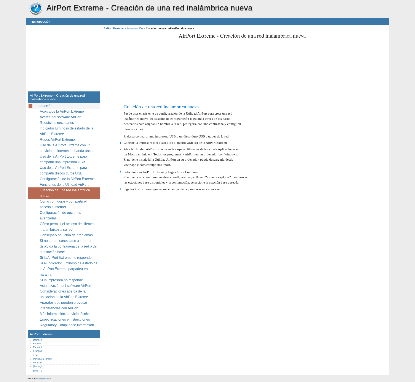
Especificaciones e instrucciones (65, 319)
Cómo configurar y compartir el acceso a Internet (63, 204)
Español (37, 347)
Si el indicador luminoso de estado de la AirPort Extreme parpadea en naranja (68, 268)
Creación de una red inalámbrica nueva (65, 193)
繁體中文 (38, 370)
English (37, 343)
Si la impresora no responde (61, 280)
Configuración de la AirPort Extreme (67, 179)
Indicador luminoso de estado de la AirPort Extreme (66, 131)
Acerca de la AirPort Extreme (62, 111)
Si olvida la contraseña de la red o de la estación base (68, 249)
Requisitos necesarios (57, 123)
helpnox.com (44, 378)
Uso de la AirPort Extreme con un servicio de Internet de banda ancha (67, 148)
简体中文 (38, 366)
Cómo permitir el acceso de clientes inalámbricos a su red (67, 226)
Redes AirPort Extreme (57, 139)
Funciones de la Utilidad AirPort (64, 184)
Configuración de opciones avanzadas (60, 215)
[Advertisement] (138, 62)
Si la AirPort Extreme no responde (66, 257)
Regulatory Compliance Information (67, 325)
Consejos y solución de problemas (66, 235)
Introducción (41, 22)
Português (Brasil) (42, 359)
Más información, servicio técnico (65, 314)
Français (37, 351)
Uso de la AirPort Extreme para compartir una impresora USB (63, 159)
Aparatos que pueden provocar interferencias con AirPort (63, 305)
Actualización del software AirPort (65, 286)
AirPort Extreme (35, 8)
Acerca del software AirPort (60, 117)
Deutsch (37, 340)
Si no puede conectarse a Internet (65, 241)
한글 (35, 354)
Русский (37, 362)
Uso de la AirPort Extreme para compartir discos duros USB (63, 170)
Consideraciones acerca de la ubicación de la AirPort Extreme (64, 294)
